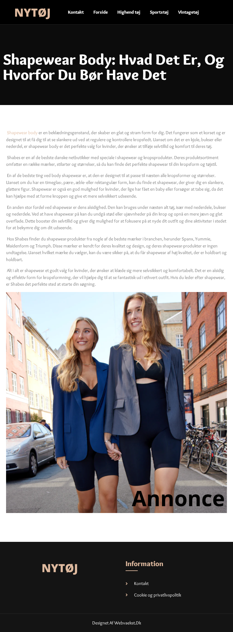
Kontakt (76, 12)
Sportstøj (159, 12)
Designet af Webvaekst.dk (116, 623)
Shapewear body (22, 132)
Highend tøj (128, 12)
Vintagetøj (188, 12)
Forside (100, 12)
